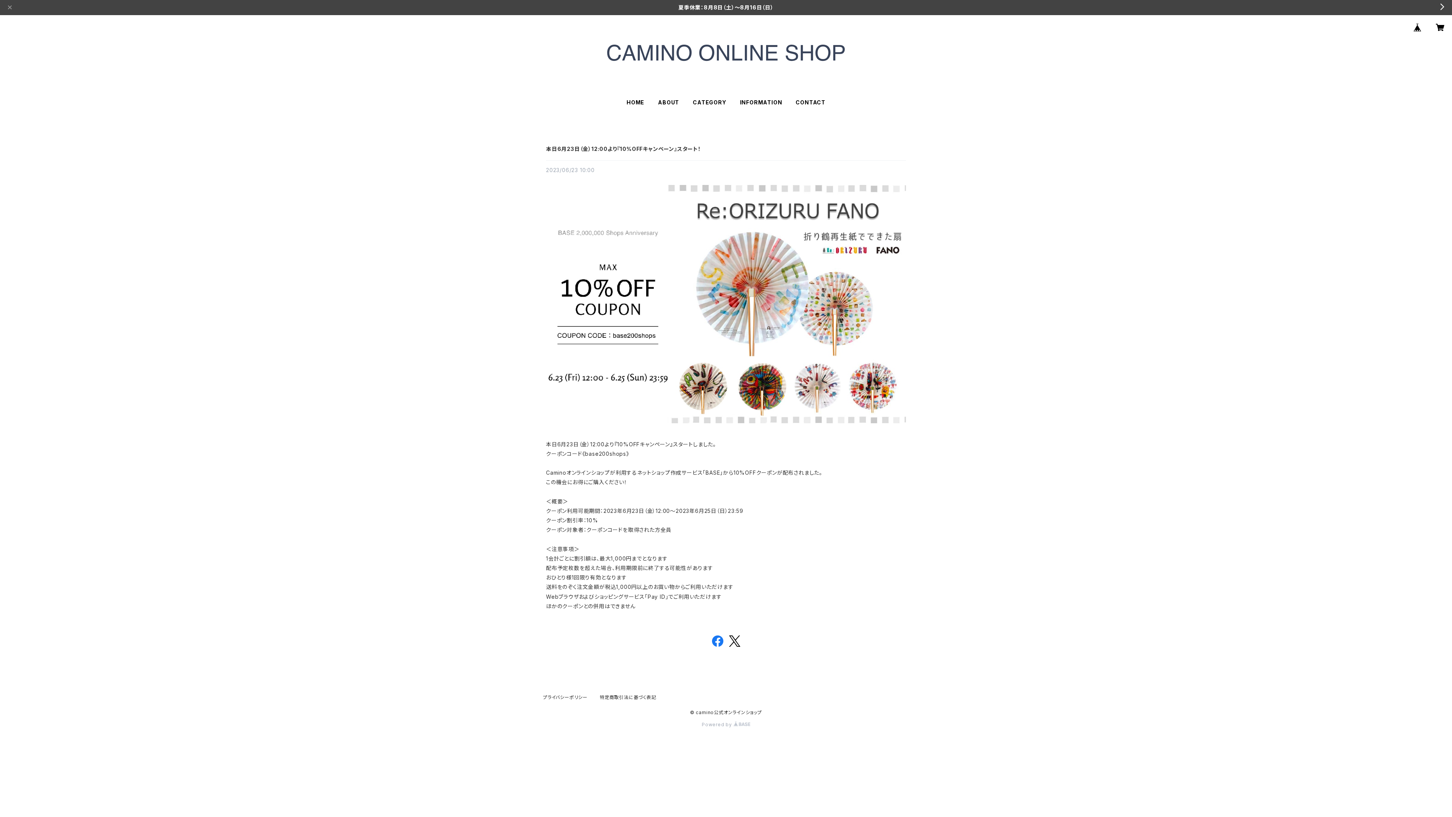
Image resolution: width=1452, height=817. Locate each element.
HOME (635, 102)
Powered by (718, 724)
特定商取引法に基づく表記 (628, 697)
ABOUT (668, 102)
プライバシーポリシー (565, 697)
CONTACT (810, 102)
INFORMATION (761, 102)
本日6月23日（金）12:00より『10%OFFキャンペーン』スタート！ (623, 149)
